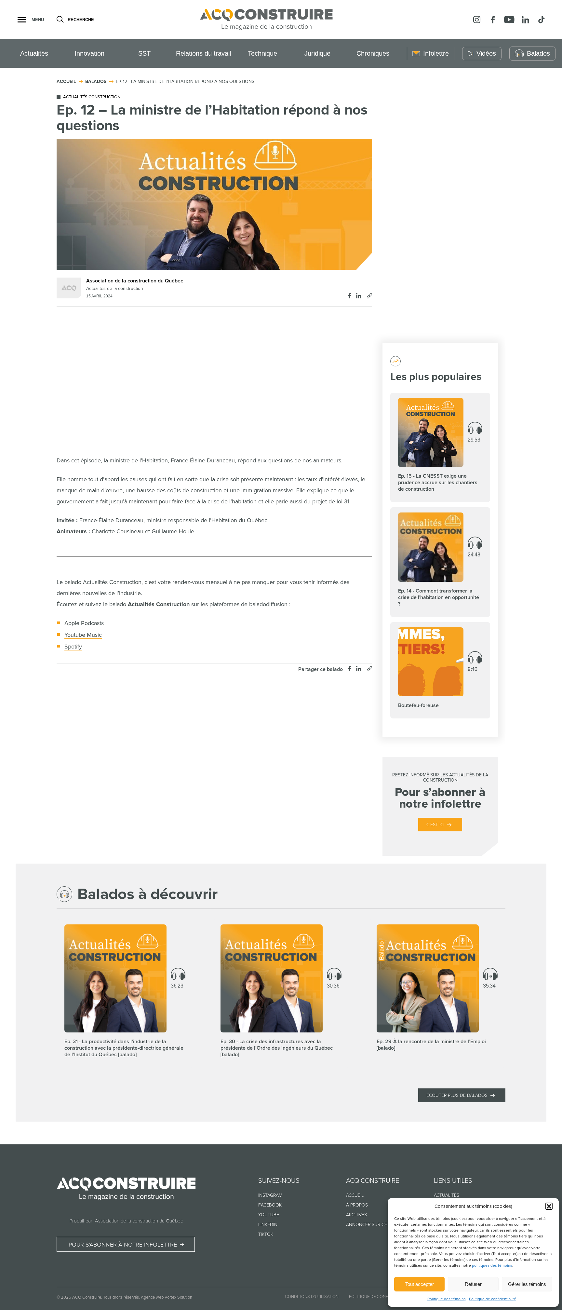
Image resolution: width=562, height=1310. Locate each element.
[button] (549, 1206)
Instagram (270, 1195)
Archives (356, 1215)
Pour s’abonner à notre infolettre (123, 1244)
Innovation (89, 53)
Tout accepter (419, 1284)
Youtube (268, 1215)
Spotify (73, 646)
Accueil (355, 1195)
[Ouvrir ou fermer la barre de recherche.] (60, 19)
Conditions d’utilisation (312, 1296)
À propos (357, 1205)
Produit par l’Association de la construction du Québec (126, 1221)
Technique (262, 53)
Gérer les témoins (527, 1284)
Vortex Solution (178, 1297)
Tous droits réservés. (121, 1297)
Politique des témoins (446, 1299)
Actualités (34, 53)
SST (144, 53)
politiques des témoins (492, 1265)
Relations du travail (203, 53)
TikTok (265, 1234)
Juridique (317, 53)
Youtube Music (83, 634)
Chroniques (372, 53)
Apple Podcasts (84, 623)
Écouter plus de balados (457, 1095)
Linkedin (267, 1224)
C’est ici (435, 824)
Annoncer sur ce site (371, 1224)
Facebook (270, 1205)
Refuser (473, 1284)
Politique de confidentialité (492, 1299)
